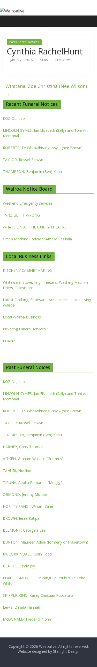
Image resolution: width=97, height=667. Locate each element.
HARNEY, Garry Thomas (23, 446)
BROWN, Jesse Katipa (21, 518)
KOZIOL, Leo (14, 118)
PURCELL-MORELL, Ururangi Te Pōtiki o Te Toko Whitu (44, 580)
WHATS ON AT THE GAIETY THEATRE (34, 227)
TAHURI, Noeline (17, 470)
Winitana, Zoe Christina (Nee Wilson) (46, 90)
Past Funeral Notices (24, 42)
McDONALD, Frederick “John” (27, 619)
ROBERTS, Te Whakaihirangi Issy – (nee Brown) (43, 147)
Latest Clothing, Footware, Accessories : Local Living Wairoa (47, 302)
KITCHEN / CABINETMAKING (27, 270)
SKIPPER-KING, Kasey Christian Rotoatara (38, 595)
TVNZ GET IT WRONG (21, 215)
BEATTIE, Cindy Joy (19, 566)
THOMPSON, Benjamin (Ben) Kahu (32, 171)
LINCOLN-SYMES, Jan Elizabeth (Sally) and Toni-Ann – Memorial (48, 133)
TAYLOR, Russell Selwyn (23, 159)
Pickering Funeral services (24, 328)
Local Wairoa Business (22, 317)
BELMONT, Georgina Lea (24, 530)
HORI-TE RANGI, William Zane (28, 506)
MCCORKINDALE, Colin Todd (27, 554)
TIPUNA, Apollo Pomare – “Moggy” (32, 482)
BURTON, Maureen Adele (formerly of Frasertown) (45, 542)
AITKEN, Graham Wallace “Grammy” (33, 458)
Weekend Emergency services (28, 203)
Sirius (44, 60)
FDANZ (9, 340)
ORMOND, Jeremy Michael (25, 494)
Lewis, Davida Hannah (21, 607)
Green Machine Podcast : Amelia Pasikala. (38, 239)
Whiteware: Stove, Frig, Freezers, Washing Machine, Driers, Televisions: (46, 285)
